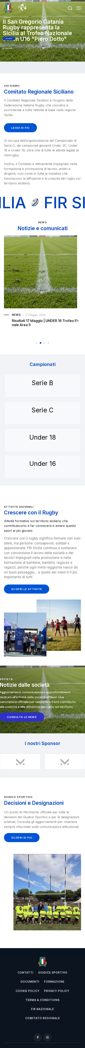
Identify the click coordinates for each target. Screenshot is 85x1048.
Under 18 (42, 437)
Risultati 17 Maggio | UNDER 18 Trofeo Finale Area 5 (45, 323)
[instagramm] (47, 1037)
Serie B (42, 383)
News (16, 314)
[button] (78, 8)
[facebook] (38, 1037)
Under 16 (42, 463)
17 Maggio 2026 (36, 315)
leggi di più (9, 38)
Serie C (42, 410)
